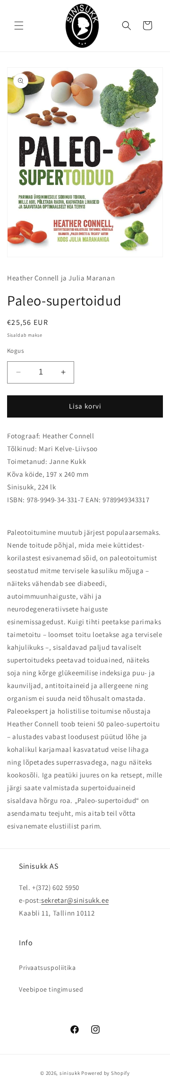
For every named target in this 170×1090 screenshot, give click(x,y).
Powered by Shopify (105, 1073)
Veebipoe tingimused (51, 989)
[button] (18, 25)
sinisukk (70, 1073)
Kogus (15, 351)
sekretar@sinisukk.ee (75, 900)
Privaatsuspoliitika (47, 967)
